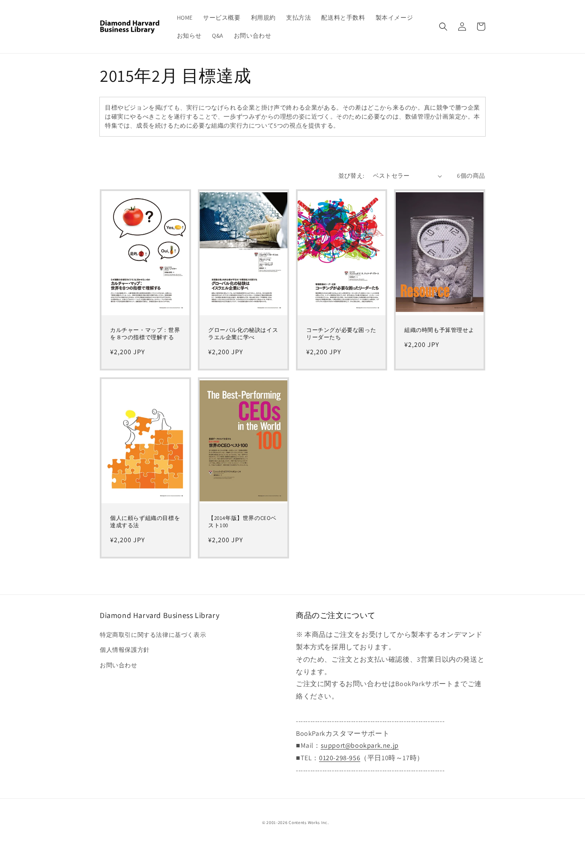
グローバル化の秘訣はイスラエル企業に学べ (243, 334)
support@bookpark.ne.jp (360, 745)
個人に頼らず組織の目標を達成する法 (145, 522)
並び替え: (351, 175)
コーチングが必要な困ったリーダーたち (341, 334)
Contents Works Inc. (308, 822)
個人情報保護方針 (125, 650)
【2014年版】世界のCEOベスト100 (242, 522)
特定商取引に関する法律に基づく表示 (153, 635)
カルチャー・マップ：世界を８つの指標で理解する (145, 334)
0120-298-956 (339, 757)
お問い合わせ (118, 665)
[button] (443, 26)
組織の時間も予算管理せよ (439, 330)
